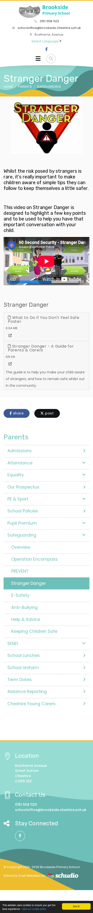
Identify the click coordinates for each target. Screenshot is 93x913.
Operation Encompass (34, 559)
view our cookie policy (34, 909)
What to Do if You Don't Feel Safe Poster (43, 319)
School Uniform (23, 668)
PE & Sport (17, 499)
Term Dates (19, 679)
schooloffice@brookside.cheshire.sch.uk (49, 28)
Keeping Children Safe (34, 631)
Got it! (76, 906)
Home (8, 87)
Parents (25, 87)
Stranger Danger (28, 583)
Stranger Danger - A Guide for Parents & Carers (41, 348)
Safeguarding (49, 87)
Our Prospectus (23, 487)
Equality (15, 475)
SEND (12, 643)
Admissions (19, 451)
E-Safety (20, 595)
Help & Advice (25, 619)
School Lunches (23, 655)
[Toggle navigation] (38, 58)
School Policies (22, 511)
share (18, 413)
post (49, 413)
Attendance (19, 463)
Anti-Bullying (24, 607)
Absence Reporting (27, 691)
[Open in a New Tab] (10, 335)
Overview (20, 547)
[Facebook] (46, 49)
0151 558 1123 (49, 21)
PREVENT (19, 571)
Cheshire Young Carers (31, 704)
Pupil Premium (22, 523)
